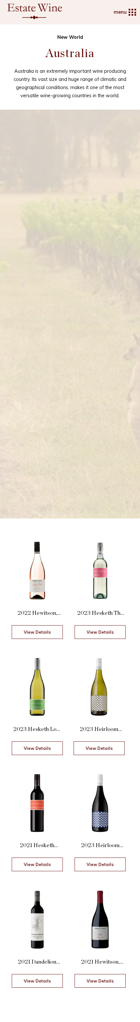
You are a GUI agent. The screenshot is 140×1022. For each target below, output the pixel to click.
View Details (37, 632)
